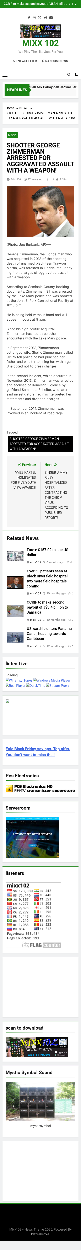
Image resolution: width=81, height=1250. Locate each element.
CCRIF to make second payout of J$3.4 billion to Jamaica (35, 4)
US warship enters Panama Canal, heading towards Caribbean (49, 634)
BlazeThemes (40, 1234)
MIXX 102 (40, 43)
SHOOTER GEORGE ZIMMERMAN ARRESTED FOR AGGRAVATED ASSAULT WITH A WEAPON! (39, 444)
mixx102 (16, 179)
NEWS (12, 135)
